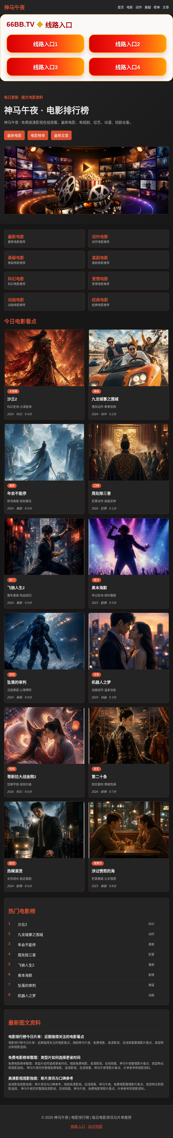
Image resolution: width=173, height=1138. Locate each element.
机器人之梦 (27, 996)
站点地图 (95, 1126)
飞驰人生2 (26, 965)
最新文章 (61, 136)
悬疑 (148, 7)
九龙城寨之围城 (30, 935)
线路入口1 (45, 44)
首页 (121, 7)
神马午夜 (14, 7)
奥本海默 (25, 975)
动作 (139, 7)
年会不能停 (27, 945)
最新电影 (14, 136)
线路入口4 (127, 67)
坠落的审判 (27, 986)
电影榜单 (38, 136)
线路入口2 (127, 44)
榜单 (157, 7)
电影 (130, 7)
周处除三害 (27, 955)
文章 (166, 7)
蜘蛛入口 (78, 1126)
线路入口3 (45, 67)
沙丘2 (22, 924)
